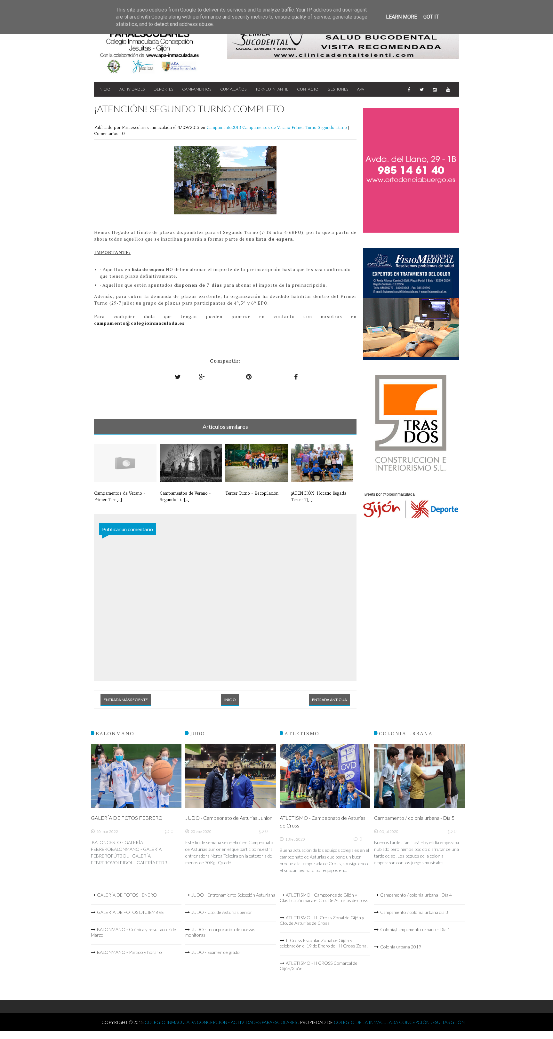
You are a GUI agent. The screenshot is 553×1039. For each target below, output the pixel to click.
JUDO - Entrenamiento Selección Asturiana (233, 895)
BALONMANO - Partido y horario (129, 952)
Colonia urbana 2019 (400, 946)
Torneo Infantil (271, 89)
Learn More (401, 17)
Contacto (307, 89)
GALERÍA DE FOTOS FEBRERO (127, 818)
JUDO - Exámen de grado (215, 952)
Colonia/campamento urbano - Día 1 (415, 929)
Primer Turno (305, 127)
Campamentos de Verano (267, 127)
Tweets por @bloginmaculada (389, 494)
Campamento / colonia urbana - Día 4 (416, 895)
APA (360, 89)
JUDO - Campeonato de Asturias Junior (228, 818)
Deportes (163, 89)
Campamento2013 (224, 127)
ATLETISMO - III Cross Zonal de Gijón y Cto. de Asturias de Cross (322, 920)
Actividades (132, 89)
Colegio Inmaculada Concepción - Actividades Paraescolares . (222, 1022)
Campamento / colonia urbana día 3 (414, 912)
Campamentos (196, 89)
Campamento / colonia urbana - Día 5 (414, 818)
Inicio (104, 89)
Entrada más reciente (126, 699)
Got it (431, 17)
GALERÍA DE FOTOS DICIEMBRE (130, 912)
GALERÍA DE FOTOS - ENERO (127, 895)
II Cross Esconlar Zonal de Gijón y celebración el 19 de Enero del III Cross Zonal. (324, 943)
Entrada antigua (329, 699)
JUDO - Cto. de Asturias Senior (221, 912)
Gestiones (337, 89)
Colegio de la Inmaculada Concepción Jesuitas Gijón (399, 1022)
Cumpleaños (233, 89)
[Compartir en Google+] (202, 377)
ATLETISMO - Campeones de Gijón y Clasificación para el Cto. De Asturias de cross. (324, 897)
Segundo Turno (333, 127)
